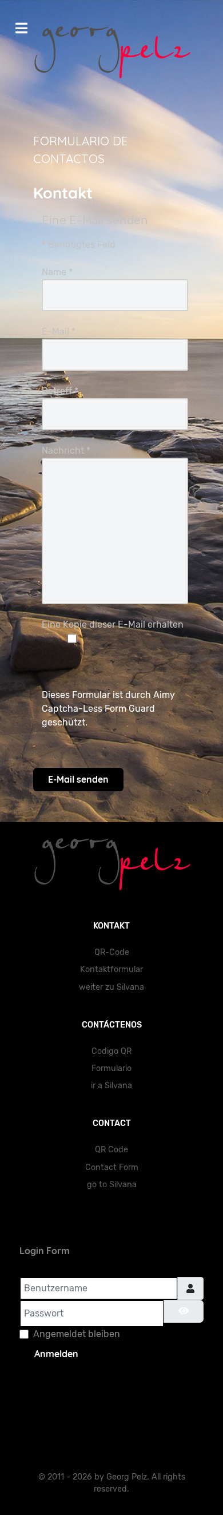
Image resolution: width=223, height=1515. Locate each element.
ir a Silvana (111, 1085)
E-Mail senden (78, 779)
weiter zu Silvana (111, 987)
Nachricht (66, 450)
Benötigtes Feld (79, 244)
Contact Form (111, 1167)
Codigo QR (111, 1051)
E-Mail (58, 331)
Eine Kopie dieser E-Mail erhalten (113, 624)
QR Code (111, 1150)
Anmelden (56, 1353)
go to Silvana (112, 1184)
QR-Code (111, 952)
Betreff (60, 391)
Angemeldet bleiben (76, 1333)
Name (57, 272)
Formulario (111, 1068)
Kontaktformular (111, 969)
